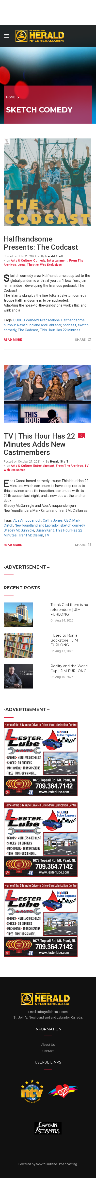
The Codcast (28, 330)
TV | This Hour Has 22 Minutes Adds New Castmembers (39, 444)
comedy (32, 320)
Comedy (39, 260)
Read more (13, 339)
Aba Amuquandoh (27, 520)
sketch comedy (72, 525)
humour (10, 325)
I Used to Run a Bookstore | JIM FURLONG (64, 640)
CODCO (19, 320)
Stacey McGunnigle (19, 530)
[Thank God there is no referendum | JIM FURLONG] (18, 615)
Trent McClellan (30, 535)
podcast (69, 325)
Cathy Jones (53, 520)
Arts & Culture (21, 260)
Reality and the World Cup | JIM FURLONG (69, 668)
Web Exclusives (51, 265)
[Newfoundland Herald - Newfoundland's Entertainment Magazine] (43, 35)
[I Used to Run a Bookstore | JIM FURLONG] (18, 645)
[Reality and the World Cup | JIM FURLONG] (18, 676)
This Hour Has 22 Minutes (60, 330)
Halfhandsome (73, 320)
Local (21, 265)
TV (86, 465)
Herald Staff (54, 256)
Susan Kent (45, 530)
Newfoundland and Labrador (39, 325)
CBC (67, 520)
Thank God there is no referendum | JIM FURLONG (69, 609)
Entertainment (57, 260)
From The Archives (69, 465)
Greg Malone (50, 320)
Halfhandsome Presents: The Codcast (41, 243)
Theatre (33, 265)
